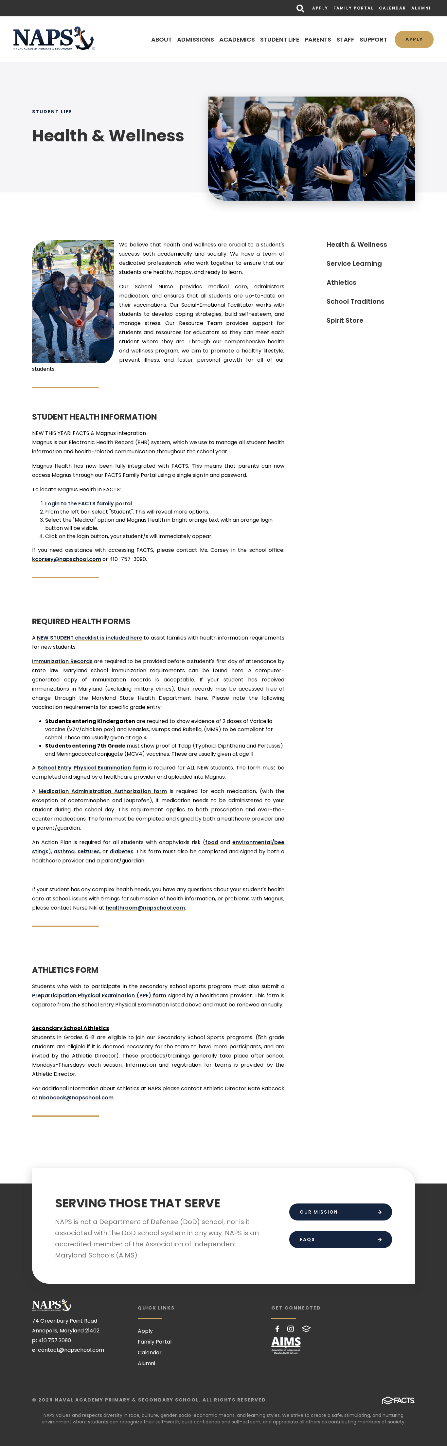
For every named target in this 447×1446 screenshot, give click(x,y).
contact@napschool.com (71, 1350)
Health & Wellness (357, 244)
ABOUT (161, 39)
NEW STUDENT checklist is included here (89, 638)
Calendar (392, 8)
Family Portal (353, 8)
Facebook (277, 1329)
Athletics (341, 282)
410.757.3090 (54, 1340)
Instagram (290, 1329)
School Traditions (355, 301)
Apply (320, 8)
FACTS (306, 1329)
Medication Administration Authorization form (103, 791)
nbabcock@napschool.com (76, 1097)
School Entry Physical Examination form (92, 767)
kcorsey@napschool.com (66, 559)
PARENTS (318, 39)
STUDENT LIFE (279, 39)
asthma (64, 851)
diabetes (122, 851)
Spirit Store (345, 320)
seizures (89, 851)
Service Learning (354, 263)
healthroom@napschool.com (145, 908)
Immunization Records (62, 661)
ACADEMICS (237, 39)
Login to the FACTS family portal (88, 503)
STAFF (345, 39)
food (211, 842)
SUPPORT (373, 39)
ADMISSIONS (195, 39)
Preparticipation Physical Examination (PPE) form (99, 995)
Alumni (421, 8)
